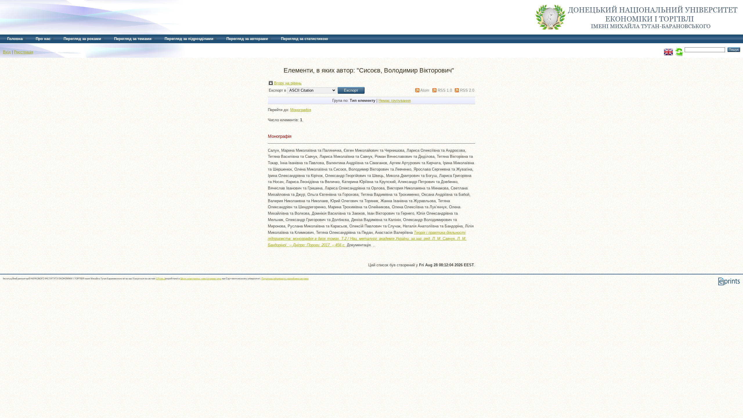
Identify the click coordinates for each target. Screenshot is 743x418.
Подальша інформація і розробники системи (285, 278)
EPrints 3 (160, 278)
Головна (15, 39)
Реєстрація (23, 52)
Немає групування (394, 100)
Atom (424, 90)
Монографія (300, 110)
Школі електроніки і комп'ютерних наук (200, 278)
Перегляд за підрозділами (189, 39)
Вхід (7, 52)
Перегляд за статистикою (304, 39)
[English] (668, 49)
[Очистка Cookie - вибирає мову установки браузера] (679, 49)
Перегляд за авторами (247, 39)
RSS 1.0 (445, 90)
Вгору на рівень (288, 83)
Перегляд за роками (82, 39)
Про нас (43, 39)
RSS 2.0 (467, 90)
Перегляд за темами (133, 39)
